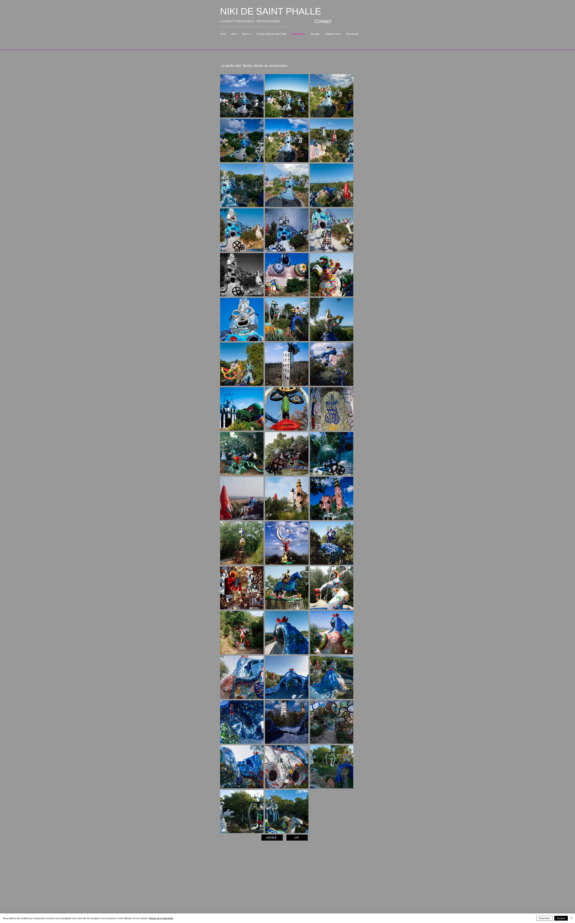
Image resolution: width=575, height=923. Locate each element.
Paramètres (544, 918)
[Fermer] (571, 918)
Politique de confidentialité (160, 918)
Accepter (561, 918)
